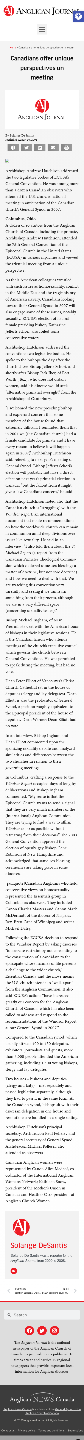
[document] (42, 720)
